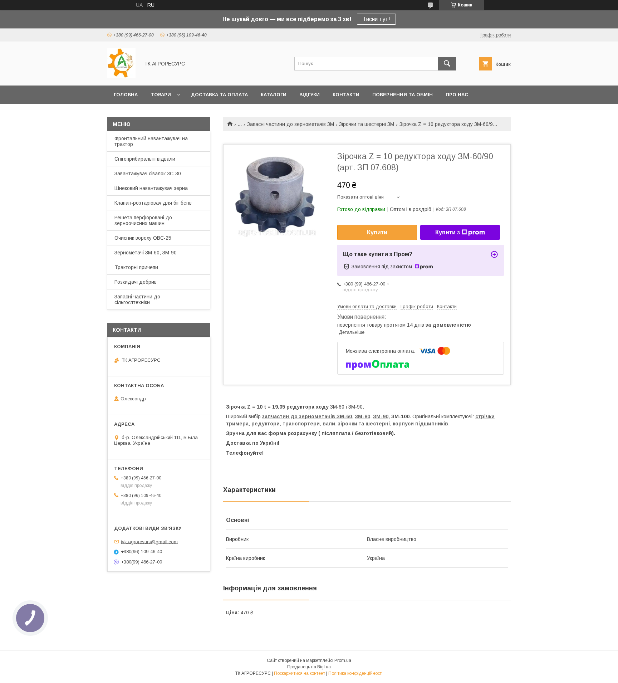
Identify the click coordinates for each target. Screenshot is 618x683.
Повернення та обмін (402, 94)
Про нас (457, 94)
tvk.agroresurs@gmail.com (149, 541)
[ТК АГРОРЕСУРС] (121, 76)
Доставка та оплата (219, 94)
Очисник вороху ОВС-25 (142, 238)
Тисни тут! (376, 19)
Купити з (447, 232)
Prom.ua (342, 660)
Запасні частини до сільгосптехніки (137, 299)
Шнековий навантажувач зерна (151, 188)
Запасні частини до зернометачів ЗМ (290, 124)
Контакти (346, 94)
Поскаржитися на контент (299, 673)
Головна (126, 94)
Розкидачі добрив (135, 282)
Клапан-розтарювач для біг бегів (153, 203)
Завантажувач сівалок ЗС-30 (147, 173)
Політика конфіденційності (355, 673)
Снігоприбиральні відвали (144, 159)
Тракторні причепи (136, 267)
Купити (377, 232)
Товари (161, 94)
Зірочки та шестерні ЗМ (366, 124)
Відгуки (309, 94)
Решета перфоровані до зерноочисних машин (143, 220)
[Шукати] (447, 63)
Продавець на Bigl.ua (309, 666)
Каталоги (273, 94)
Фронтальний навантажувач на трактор (151, 141)
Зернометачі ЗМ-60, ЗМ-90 (145, 252)
